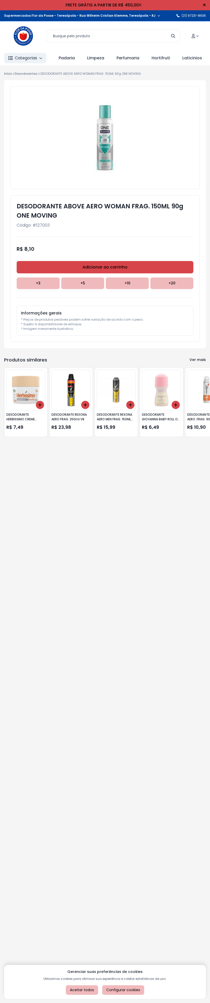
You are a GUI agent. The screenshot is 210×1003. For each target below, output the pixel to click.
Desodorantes (26, 73)
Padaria (67, 58)
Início (8, 73)
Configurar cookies (123, 989)
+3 (38, 283)
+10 (127, 283)
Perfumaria (128, 58)
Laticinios (192, 58)
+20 (172, 283)
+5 (82, 283)
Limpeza (95, 58)
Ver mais (198, 359)
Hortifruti (161, 58)
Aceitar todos (82, 989)
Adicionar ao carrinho (105, 267)
